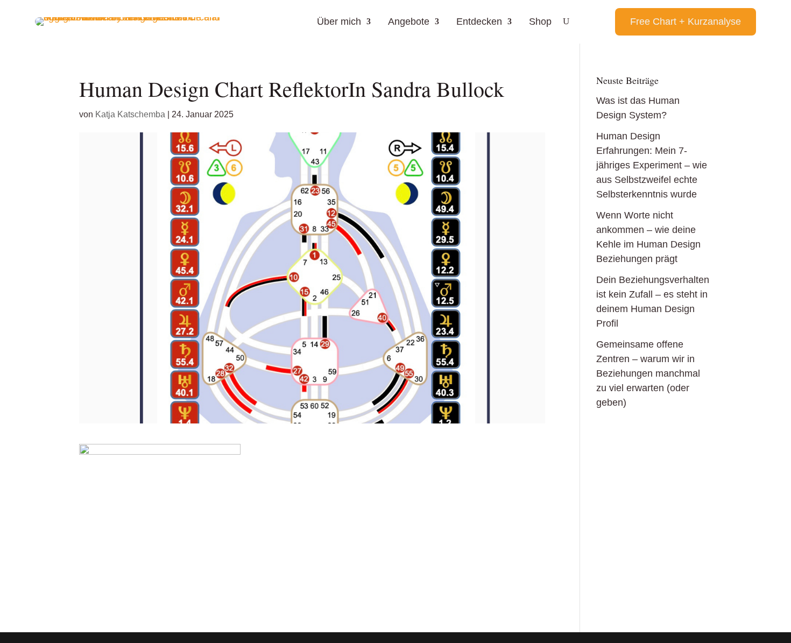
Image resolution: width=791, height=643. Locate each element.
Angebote (408, 21)
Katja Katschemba (130, 114)
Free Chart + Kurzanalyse (685, 21)
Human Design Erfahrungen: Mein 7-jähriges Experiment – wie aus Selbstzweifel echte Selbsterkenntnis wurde (651, 165)
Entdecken (479, 21)
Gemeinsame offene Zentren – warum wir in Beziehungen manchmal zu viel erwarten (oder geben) (648, 373)
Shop (540, 21)
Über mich (339, 21)
